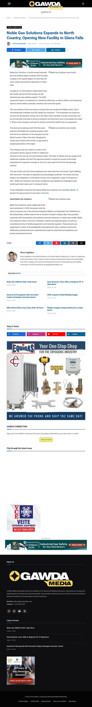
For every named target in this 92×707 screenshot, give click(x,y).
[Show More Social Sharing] (68, 50)
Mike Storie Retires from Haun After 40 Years (25, 308)
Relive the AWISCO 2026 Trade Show (22, 282)
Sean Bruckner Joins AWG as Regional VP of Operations (65, 283)
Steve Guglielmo (19, 43)
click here (45, 193)
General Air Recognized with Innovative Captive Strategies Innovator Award (22, 296)
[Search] (83, 3)
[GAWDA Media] (46, 3)
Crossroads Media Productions (57, 697)
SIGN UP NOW (46, 440)
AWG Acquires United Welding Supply (62, 295)
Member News (46, 701)
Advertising (72, 701)
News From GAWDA (59, 701)
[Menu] (9, 3)
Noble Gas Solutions (18, 72)
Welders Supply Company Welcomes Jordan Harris (65, 309)
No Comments (45, 43)
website (72, 190)
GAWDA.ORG (35, 701)
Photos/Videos (23, 701)
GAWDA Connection (14, 27)
